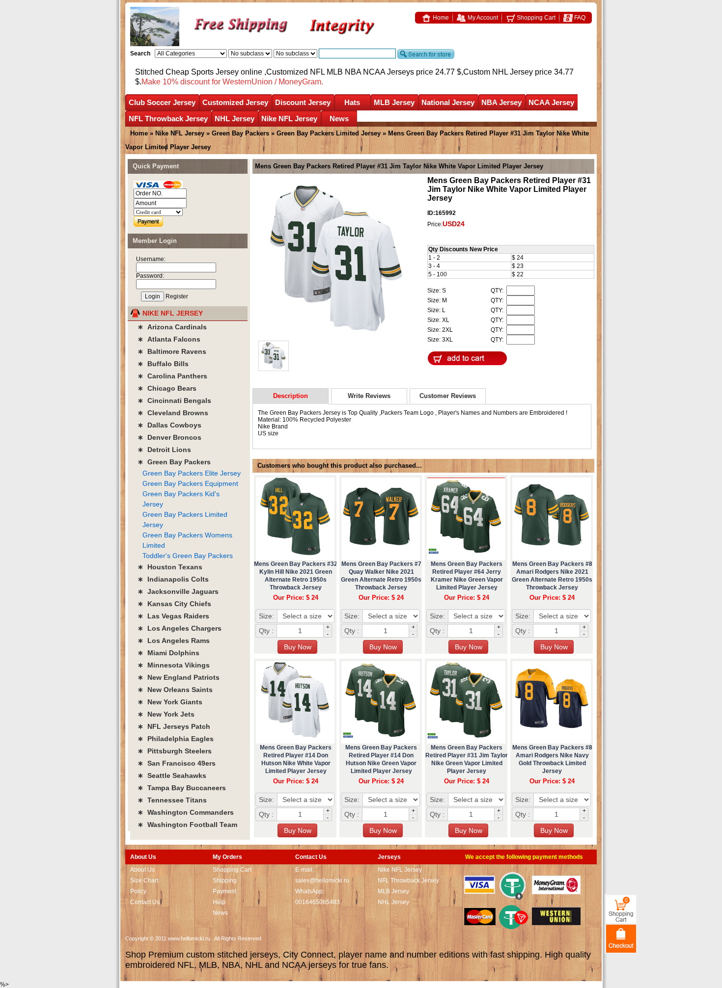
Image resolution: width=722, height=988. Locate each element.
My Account (482, 17)
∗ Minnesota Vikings (174, 665)
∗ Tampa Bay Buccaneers (182, 788)
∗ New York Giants (170, 702)
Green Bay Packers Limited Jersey (329, 133)
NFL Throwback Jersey (168, 118)
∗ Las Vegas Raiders (173, 616)
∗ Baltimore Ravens (172, 351)
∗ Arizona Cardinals (172, 327)
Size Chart (144, 880)
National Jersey (447, 102)
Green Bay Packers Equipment (190, 483)
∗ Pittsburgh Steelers (175, 751)
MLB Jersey (394, 102)
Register (177, 296)
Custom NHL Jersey (498, 72)
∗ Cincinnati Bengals (174, 400)
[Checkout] (621, 938)
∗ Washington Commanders (186, 812)
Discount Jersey (303, 102)
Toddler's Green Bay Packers (187, 556)
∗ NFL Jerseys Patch (174, 726)
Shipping (225, 880)
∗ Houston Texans (170, 567)
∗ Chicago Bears (167, 388)
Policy (138, 891)
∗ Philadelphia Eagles (176, 739)
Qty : (266, 631)
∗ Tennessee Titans (172, 800)
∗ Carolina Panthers (172, 376)
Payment (224, 891)
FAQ (579, 17)
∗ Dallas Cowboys (169, 425)
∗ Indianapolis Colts (173, 579)
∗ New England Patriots (179, 677)
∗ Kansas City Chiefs (174, 604)
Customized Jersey (235, 102)
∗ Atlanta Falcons (169, 339)
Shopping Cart (535, 17)
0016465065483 (317, 902)
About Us (142, 869)
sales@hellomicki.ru (322, 880)
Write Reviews (369, 396)
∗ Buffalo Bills (163, 364)
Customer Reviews (447, 396)
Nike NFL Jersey (289, 118)
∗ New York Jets (166, 714)
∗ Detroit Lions (164, 450)
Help (219, 902)
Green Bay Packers (240, 133)
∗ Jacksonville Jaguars (178, 591)
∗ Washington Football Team (187, 824)
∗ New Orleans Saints (175, 690)
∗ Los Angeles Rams (174, 640)
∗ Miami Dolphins (168, 653)
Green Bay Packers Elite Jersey (191, 473)
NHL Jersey (234, 118)
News (339, 118)
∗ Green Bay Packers (174, 462)
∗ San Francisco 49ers (177, 763)
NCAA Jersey (551, 102)
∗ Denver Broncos (169, 437)
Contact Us (145, 902)
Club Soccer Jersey (162, 102)
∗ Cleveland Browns (173, 413)
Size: (266, 616)
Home (440, 17)
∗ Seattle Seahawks (172, 775)
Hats (352, 102)
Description (290, 396)
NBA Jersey (501, 102)
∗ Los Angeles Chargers (180, 628)
